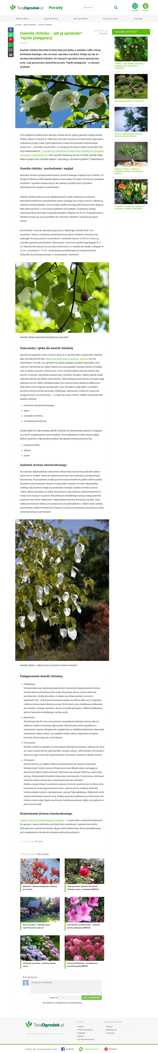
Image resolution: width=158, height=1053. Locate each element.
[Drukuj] (11, 54)
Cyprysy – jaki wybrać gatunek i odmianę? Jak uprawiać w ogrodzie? (129, 66)
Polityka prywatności (85, 1030)
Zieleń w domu (22, 18)
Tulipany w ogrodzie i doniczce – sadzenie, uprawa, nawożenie (130, 207)
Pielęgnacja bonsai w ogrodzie (129, 101)
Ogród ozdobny (51, 18)
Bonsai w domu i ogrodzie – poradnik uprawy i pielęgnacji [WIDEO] (129, 171)
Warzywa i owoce (110, 18)
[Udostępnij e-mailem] (11, 49)
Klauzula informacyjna (86, 1039)
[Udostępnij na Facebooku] (11, 29)
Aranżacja (138, 18)
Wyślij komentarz (91, 998)
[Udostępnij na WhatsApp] (11, 34)
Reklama (81, 1036)
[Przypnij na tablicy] (11, 39)
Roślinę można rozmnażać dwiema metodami (42, 820)
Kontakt (80, 1026)
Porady (135, 10)
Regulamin (81, 1033)
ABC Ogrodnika (80, 18)
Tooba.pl (109, 1026)
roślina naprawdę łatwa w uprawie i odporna (66, 358)
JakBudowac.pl (111, 1030)
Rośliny (145, 10)
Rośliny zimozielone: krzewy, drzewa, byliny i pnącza (128, 135)
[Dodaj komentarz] (11, 44)
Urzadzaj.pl (110, 1033)
